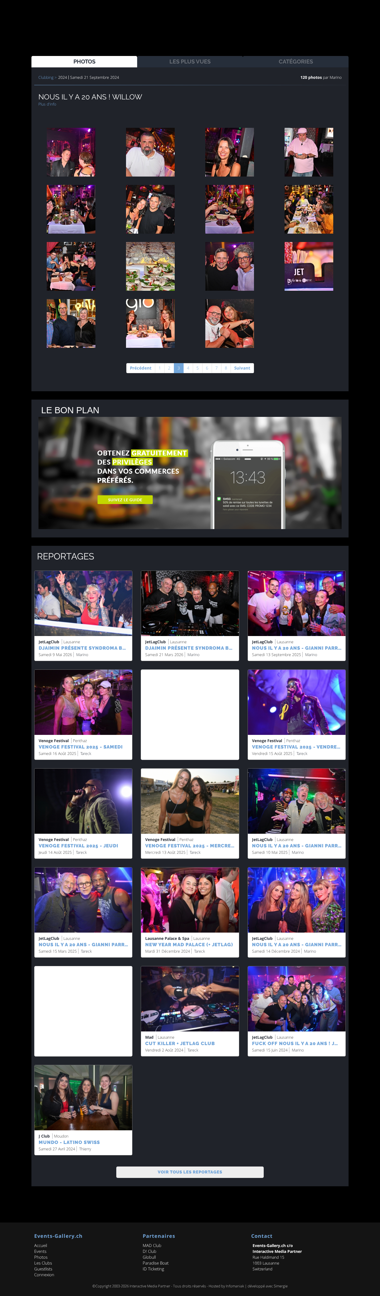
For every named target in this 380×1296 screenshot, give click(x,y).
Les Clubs (43, 1263)
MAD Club (152, 1245)
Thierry (85, 1148)
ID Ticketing (153, 1268)
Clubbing (45, 77)
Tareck (85, 753)
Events (40, 1251)
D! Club (149, 1251)
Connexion (44, 1274)
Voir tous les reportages (190, 1172)
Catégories (296, 61)
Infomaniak (235, 1285)
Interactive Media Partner (150, 1285)
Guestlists (43, 1268)
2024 (62, 77)
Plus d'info (47, 104)
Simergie (281, 1285)
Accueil (40, 1245)
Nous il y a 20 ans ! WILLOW (90, 97)
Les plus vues (190, 61)
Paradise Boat (156, 1263)
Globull (149, 1257)
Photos (84, 61)
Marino (335, 77)
